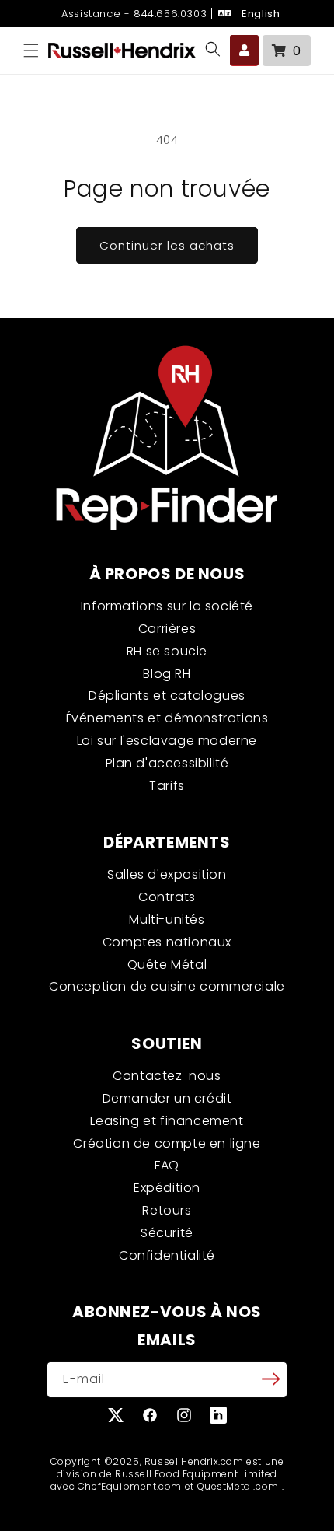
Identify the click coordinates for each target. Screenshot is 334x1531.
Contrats (167, 897)
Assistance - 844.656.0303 (132, 14)
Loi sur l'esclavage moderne (167, 741)
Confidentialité (167, 1255)
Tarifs (167, 786)
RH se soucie (167, 651)
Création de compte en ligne (166, 1143)
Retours (166, 1210)
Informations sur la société (167, 606)
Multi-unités (166, 919)
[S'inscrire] (270, 1378)
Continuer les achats (167, 245)
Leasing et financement (166, 1121)
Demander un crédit (167, 1098)
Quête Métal (167, 964)
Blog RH (166, 674)
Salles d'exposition (166, 874)
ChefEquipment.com (130, 1486)
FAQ (167, 1165)
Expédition (167, 1188)
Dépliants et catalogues (167, 695)
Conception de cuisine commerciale (167, 986)
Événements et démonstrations (167, 718)
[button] (31, 51)
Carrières (167, 629)
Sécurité (167, 1233)
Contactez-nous (167, 1076)
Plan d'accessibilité (167, 763)
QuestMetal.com (238, 1486)
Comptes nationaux (167, 942)
